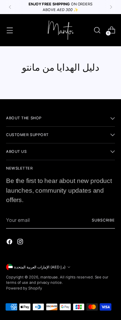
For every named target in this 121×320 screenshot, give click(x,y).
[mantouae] (60, 30)
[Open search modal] (97, 30)
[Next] (111, 7)
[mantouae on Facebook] (10, 242)
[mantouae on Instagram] (21, 242)
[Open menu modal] (9, 30)
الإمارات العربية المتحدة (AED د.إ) (40, 267)
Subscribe (103, 220)
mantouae (49, 277)
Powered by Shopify (24, 288)
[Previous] (10, 7)
